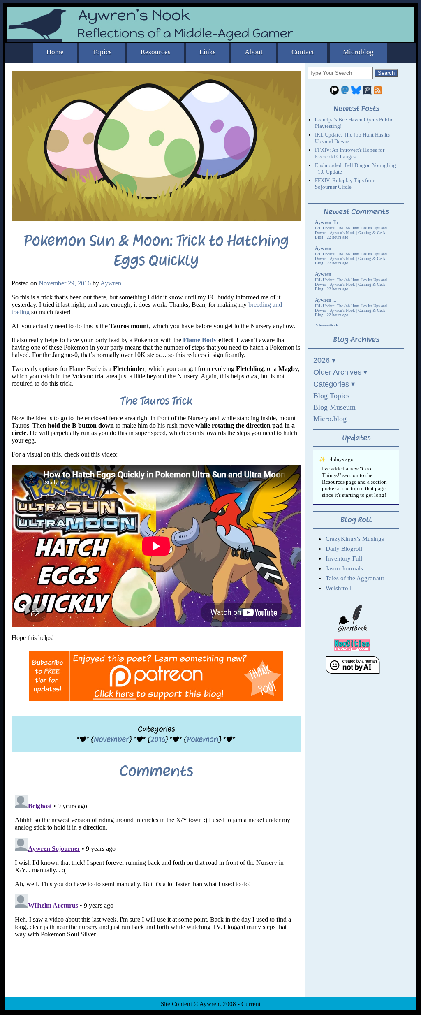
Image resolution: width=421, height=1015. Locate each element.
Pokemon (202, 739)
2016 (157, 739)
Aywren (110, 283)
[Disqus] (156, 894)
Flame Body (200, 339)
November (111, 739)
